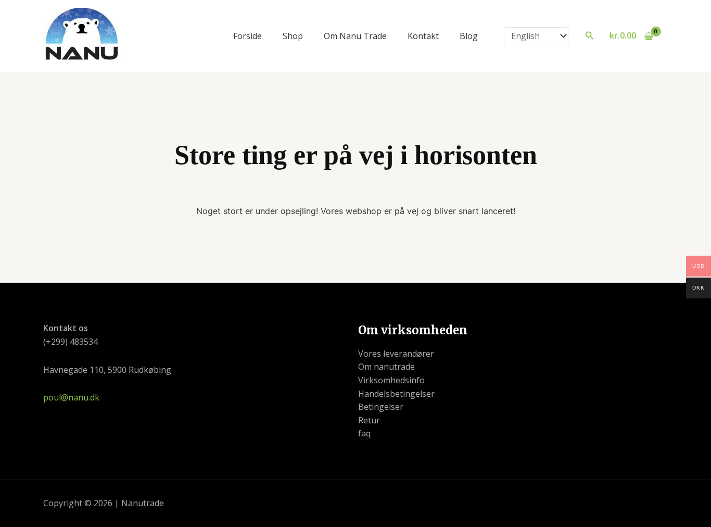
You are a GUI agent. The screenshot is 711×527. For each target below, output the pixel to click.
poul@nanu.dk (71, 397)
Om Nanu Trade (355, 36)
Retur (369, 420)
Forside (247, 36)
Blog (469, 36)
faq (364, 433)
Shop (293, 36)
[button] (589, 36)
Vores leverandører (396, 353)
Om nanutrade (386, 366)
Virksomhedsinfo (391, 380)
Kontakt (423, 36)
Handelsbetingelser (396, 393)
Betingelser (380, 406)
